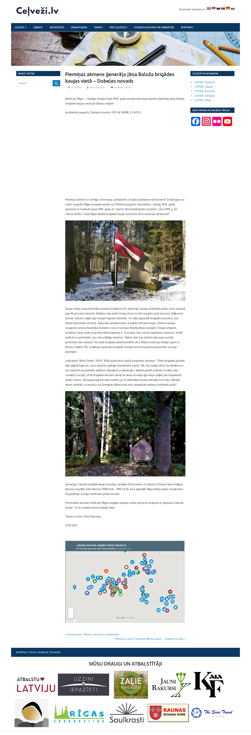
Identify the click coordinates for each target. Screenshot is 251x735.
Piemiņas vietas (122, 87)
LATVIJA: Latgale (204, 86)
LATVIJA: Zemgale (205, 95)
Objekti (38, 27)
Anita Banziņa (97, 87)
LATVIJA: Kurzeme (205, 91)
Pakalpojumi (79, 27)
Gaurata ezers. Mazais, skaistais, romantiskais (93, 634)
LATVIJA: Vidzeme (205, 82)
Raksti (98, 27)
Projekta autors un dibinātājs (154, 27)
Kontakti (187, 27)
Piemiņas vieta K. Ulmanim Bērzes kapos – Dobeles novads (149, 638)
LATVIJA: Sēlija (203, 100)
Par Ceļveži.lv (118, 27)
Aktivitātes (57, 27)
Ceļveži (19, 27)
